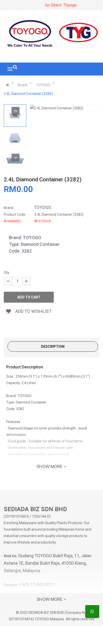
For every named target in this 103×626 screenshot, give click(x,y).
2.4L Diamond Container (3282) (28, 94)
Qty (6, 273)
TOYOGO (43, 85)
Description (52, 346)
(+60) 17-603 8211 (37, 584)
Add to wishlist (33, 311)
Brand (22, 85)
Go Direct (53, 5)
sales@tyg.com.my (35, 592)
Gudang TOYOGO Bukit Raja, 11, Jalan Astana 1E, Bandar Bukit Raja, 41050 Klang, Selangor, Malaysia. (48, 563)
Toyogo (70, 5)
